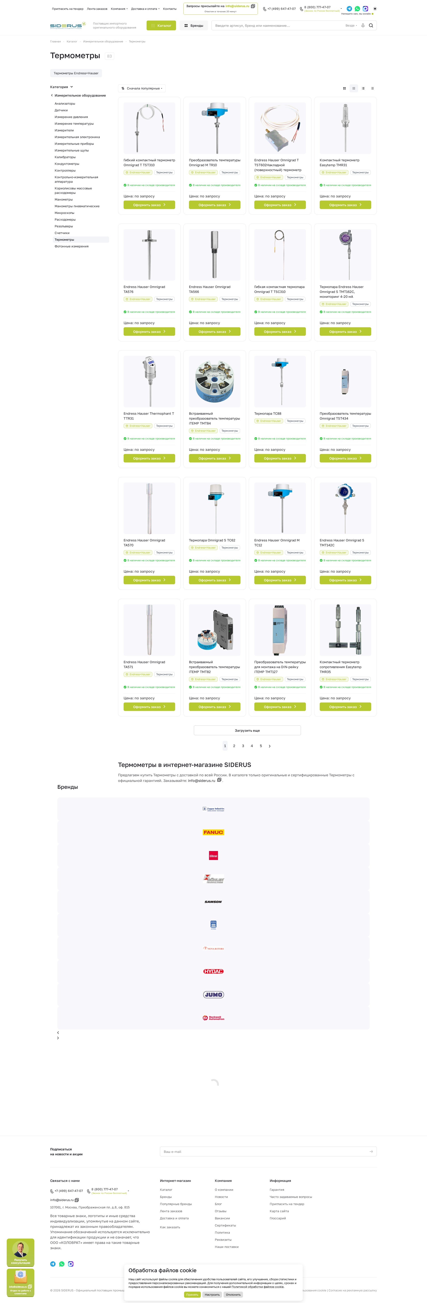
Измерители (64, 130)
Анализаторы (65, 103)
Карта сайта (279, 1211)
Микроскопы (64, 213)
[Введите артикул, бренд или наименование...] (371, 25)
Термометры (64, 239)
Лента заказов (171, 1211)
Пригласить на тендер (287, 1204)
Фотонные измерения (72, 246)
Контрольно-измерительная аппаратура (76, 179)
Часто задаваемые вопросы (291, 1197)
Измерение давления (71, 117)
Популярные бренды (176, 1204)
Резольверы (64, 226)
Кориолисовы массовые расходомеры (73, 190)
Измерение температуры (74, 123)
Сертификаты (225, 1225)
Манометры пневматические (77, 206)
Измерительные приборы (74, 143)
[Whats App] (61, 1264)
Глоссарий (278, 1218)
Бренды (166, 1197)
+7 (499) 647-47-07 (281, 8)
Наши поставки (227, 1247)
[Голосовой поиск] (363, 25)
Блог (218, 1204)
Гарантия (277, 1189)
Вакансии (222, 1218)
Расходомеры (65, 219)
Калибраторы (65, 157)
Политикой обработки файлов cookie (258, 1286)
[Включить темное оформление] (375, 8)
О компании (224, 1189)
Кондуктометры (67, 164)
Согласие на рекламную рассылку (353, 1290)
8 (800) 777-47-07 (317, 7)
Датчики (61, 110)
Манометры (64, 199)
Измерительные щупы (72, 150)
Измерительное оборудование (80, 95)
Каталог (166, 1189)
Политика (222, 1232)
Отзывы (220, 1211)
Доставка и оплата (174, 1218)
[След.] (269, 746)
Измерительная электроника (77, 137)
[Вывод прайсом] (372, 88)
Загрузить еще (247, 730)
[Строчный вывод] (363, 88)
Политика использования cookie (303, 1290)
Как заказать (170, 1227)
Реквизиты (223, 1239)
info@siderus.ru (237, 6)
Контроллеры (65, 170)
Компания (223, 1181)
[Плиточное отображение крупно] (344, 88)
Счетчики (62, 233)
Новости (221, 1197)
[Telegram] (53, 1264)
